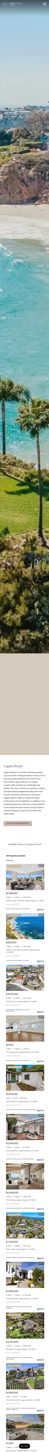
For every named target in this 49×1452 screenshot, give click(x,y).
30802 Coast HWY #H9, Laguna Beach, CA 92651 (25, 901)
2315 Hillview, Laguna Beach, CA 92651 (21, 1200)
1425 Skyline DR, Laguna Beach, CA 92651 (22, 1299)
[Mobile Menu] (44, 3)
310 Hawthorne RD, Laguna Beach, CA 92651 (23, 1400)
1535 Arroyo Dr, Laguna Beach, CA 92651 (21, 1102)
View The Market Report (17, 823)
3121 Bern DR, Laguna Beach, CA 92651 (21, 1349)
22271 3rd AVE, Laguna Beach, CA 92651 (21, 1451)
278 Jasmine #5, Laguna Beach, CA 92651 (22, 1052)
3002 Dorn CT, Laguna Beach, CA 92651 (21, 1002)
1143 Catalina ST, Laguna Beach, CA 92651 (22, 1151)
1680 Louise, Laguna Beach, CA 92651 (20, 1249)
